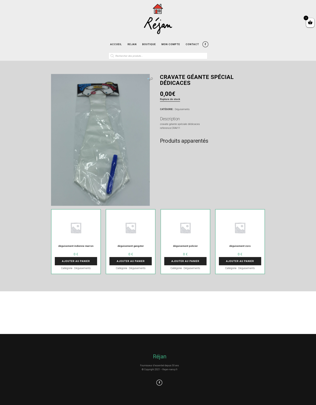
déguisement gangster (131, 246)
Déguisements (182, 109)
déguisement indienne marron (75, 246)
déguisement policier (185, 246)
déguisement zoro (240, 246)
